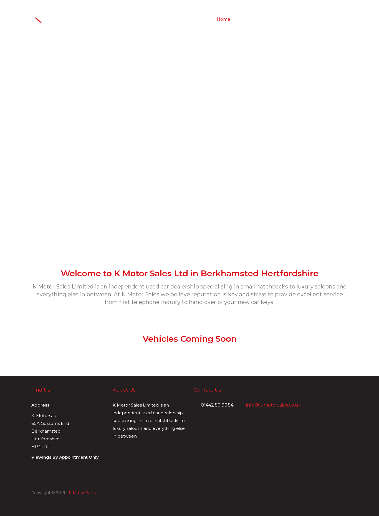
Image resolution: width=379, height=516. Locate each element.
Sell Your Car (293, 19)
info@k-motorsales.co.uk (273, 405)
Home (223, 19)
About (243, 19)
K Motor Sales (82, 492)
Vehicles (265, 19)
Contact (322, 19)
